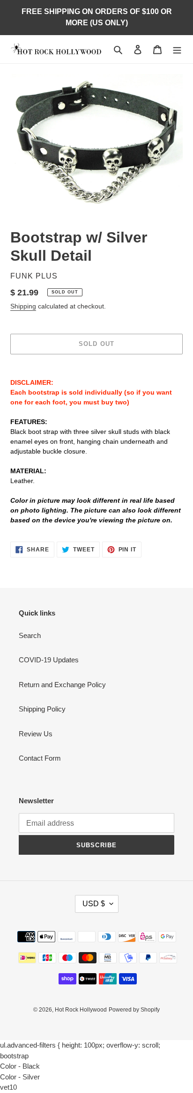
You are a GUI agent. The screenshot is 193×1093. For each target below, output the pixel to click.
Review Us (35, 734)
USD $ (93, 904)
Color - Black (20, 1066)
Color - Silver (20, 1077)
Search (30, 635)
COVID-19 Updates (49, 660)
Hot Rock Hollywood (81, 1009)
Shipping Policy (42, 709)
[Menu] (177, 49)
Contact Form (40, 758)
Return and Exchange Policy (62, 685)
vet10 (8, 1087)
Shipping (23, 306)
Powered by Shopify (134, 1009)
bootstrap (14, 1056)
